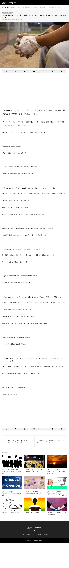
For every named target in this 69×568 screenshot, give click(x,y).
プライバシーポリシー (36, 534)
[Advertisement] (34, 88)
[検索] (62, 2)
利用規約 (28, 534)
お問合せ (46, 534)
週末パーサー (34, 527)
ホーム (22, 534)
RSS (34, 530)
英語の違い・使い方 (7, 12)
